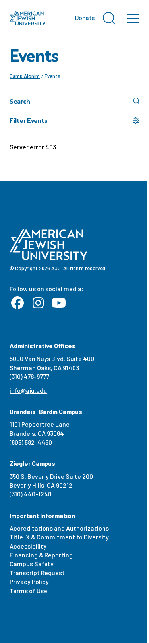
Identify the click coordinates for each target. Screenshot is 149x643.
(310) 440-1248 (30, 494)
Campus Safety (32, 563)
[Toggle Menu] (133, 18)
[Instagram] (38, 303)
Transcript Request (37, 572)
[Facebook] (17, 303)
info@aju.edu (28, 390)
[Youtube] (59, 303)
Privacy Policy (29, 581)
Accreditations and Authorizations (59, 528)
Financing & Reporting (41, 555)
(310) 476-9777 (29, 376)
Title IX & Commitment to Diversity (59, 537)
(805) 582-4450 (31, 442)
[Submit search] (136, 101)
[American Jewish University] (28, 18)
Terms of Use (28, 590)
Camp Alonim (25, 76)
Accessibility (28, 546)
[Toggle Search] (109, 18)
